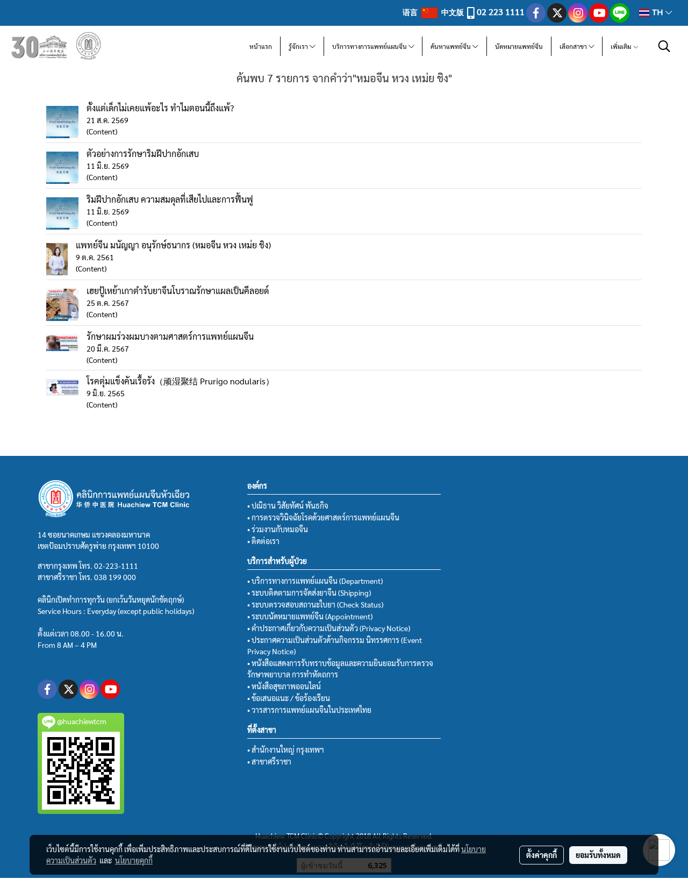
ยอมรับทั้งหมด (598, 855)
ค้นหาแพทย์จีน (451, 46)
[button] (664, 46)
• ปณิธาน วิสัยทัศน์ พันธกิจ (287, 505)
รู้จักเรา (299, 46)
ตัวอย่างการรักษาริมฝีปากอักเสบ (143, 153)
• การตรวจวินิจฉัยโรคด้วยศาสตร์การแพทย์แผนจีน (323, 517)
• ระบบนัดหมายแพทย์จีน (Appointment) (309, 616)
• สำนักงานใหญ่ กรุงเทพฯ (285, 749)
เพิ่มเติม (622, 46)
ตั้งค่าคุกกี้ (541, 855)
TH (657, 12)
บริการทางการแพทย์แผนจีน (370, 46)
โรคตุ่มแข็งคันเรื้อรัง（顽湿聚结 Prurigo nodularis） (180, 381)
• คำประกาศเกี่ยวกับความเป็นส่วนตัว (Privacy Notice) (328, 628)
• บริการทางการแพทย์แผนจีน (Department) (315, 580)
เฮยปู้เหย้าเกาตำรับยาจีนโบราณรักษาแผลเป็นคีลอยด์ (178, 290)
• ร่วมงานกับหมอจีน (277, 529)
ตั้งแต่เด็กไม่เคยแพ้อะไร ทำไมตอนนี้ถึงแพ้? (160, 107)
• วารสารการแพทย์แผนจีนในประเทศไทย (309, 709)
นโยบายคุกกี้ (134, 860)
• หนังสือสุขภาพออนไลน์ (284, 686)
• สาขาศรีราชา (269, 761)
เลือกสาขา (574, 46)
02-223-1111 (116, 565)
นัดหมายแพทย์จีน (519, 46)
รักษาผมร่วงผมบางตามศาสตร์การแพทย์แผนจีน (170, 336)
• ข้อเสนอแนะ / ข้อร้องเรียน (288, 698)
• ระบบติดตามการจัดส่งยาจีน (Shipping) (309, 592)
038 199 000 (115, 577)
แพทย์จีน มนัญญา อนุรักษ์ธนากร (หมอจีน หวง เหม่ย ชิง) (173, 245)
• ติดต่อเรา (263, 541)
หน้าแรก (260, 46)
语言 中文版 (434, 12)
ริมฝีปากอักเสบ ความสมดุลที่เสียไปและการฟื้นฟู (170, 199)
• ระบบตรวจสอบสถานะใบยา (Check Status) (315, 604)
